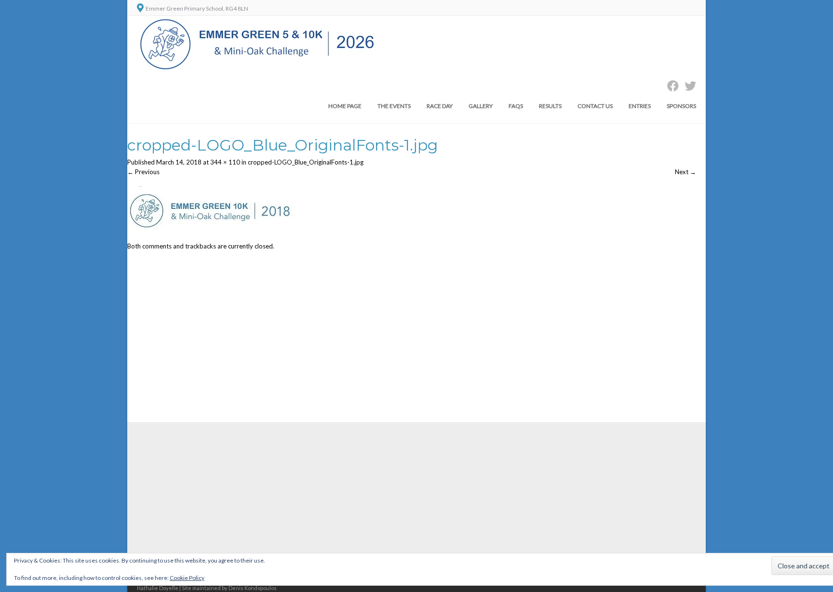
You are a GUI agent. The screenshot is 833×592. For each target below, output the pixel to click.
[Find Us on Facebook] (670, 86)
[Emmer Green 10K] (258, 68)
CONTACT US (595, 106)
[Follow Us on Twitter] (687, 86)
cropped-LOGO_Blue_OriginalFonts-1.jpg (305, 162)
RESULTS (550, 106)
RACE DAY (440, 106)
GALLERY (481, 106)
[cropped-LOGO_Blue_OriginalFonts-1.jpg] (210, 237)
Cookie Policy (187, 577)
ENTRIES (640, 106)
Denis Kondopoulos (252, 588)
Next (685, 172)
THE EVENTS (394, 106)
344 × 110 (225, 162)
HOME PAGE (345, 106)
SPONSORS (681, 106)
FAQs (516, 106)
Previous (143, 172)
